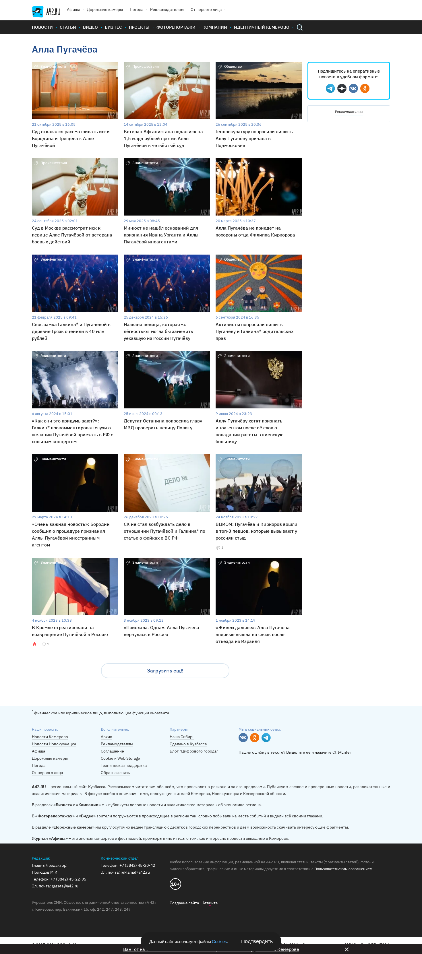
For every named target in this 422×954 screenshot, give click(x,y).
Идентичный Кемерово (261, 27)
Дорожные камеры (105, 9)
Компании (214, 27)
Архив (106, 736)
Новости (42, 27)
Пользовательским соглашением (343, 868)
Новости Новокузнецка (54, 743)
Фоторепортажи (175, 27)
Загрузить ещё (165, 670)
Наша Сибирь (182, 736)
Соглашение (112, 751)
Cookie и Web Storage (120, 758)
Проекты (139, 27)
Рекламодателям (167, 9)
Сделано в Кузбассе (188, 743)
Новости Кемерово (50, 736)
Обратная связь (115, 772)
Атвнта (210, 902)
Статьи (68, 27)
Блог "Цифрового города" (194, 751)
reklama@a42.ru (135, 872)
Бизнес (113, 27)
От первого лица (206, 9)
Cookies (219, 941)
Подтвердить (257, 941)
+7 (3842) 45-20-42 (137, 865)
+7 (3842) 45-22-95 (68, 879)
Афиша (73, 9)
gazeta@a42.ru (65, 886)
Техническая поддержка (124, 765)
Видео (90, 27)
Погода (136, 9)
